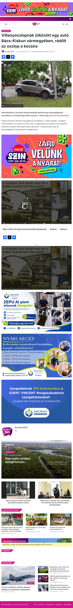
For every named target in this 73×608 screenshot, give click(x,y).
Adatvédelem (50, 604)
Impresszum (41, 604)
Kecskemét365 (21, 427)
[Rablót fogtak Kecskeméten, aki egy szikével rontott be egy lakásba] (43, 578)
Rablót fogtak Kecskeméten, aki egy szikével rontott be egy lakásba (60, 578)
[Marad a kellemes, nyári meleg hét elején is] (36, 519)
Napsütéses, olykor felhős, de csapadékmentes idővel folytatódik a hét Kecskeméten (59, 569)
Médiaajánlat (67, 604)
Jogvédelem (58, 604)
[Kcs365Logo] (36, 24)
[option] (36, 460)
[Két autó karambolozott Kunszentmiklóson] (61, 519)
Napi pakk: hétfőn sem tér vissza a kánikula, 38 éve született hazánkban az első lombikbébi (11, 529)
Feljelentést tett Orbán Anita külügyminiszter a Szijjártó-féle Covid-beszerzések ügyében (60, 587)
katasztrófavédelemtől (59, 116)
